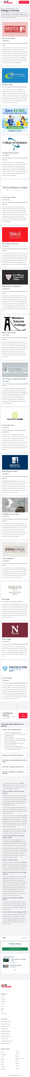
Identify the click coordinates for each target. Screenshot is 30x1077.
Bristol (3, 43)
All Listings (3, 999)
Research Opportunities (6, 1036)
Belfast (2, 1052)
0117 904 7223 (6, 155)
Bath (3, 601)
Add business (23, 715)
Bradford (3, 1059)
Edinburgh (18, 1053)
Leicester (17, 1063)
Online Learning (4, 1029)
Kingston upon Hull (19, 1058)
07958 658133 (6, 474)
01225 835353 (6, 680)
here (8, 732)
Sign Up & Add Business (15, 949)
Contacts (3, 1004)
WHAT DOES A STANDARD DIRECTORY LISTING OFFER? (14, 761)
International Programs (5, 1031)
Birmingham (3, 1054)
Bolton (2, 1057)
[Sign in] (16, 2)
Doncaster (3, 1069)
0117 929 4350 (6, 200)
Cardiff (2, 1064)
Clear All (24, 938)
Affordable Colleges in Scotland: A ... (16, 966)
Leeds (17, 1061)
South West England (9, 43)
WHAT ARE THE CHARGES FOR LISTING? (13, 755)
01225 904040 (6, 641)
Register (2, 1008)
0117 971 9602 (6, 335)
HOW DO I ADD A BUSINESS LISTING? (12, 730)
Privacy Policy (4, 1013)
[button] (26, 938)
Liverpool (17, 1066)
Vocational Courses (5, 1026)
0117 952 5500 (6, 246)
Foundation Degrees (5, 1033)
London (17, 1068)
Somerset (6, 601)
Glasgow (17, 1056)
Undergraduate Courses (6, 1021)
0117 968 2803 (6, 561)
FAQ (2, 1011)
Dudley (17, 1051)
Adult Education (4, 1038)
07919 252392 (6, 40)
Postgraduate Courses (5, 1024)
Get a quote (3, 1001)
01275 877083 (6, 381)
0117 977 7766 (6, 516)
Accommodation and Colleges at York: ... (18, 960)
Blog (2, 1006)
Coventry (3, 1066)
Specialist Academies (5, 1043)
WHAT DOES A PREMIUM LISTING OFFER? (13, 767)
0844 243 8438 (6, 288)
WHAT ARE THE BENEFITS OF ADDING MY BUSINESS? (13, 772)
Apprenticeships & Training (6, 1041)
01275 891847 (6, 427)
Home (2, 996)
